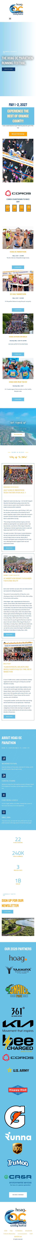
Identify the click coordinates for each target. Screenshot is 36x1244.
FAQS (11, 1230)
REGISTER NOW (18, 1236)
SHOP (31, 1233)
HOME (5, 1230)
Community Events (22, 1233)
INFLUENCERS (28, 1230)
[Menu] (10, 18)
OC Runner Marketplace (9, 1233)
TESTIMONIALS (19, 1230)
